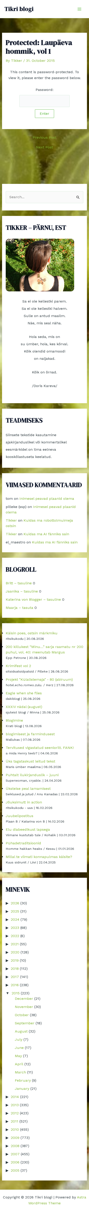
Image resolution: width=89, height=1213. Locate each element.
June (19, 1047)
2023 (15, 927)
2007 (15, 1154)
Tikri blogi (19, 9)
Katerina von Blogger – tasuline (33, 599)
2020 (15, 952)
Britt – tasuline (19, 583)
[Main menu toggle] (79, 9)
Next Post (44, 147)
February (23, 1080)
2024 (15, 919)
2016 (15, 985)
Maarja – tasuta (19, 607)
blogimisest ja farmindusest (30, 734)
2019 (15, 960)
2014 (15, 1097)
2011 (14, 1121)
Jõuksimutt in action (24, 802)
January (22, 1088)
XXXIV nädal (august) (24, 707)
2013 (15, 1105)
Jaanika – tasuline (22, 591)
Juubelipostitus (19, 816)
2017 (15, 977)
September (24, 1023)
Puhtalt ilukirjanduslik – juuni (32, 775)
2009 (15, 1137)
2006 (15, 1162)
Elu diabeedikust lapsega (28, 829)
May (18, 1056)
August (21, 1031)
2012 (15, 1113)
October (22, 1015)
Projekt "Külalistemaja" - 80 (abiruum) (39, 679)
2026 (15, 903)
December (24, 998)
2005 (15, 1170)
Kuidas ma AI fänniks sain (46, 534)
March (20, 1072)
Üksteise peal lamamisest (28, 788)
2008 (15, 1146)
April (19, 1064)
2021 (15, 944)
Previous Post (44, 137)
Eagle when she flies (24, 693)
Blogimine (14, 720)
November (24, 1007)
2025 (15, 911)
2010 (15, 1129)
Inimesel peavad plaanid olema (46, 498)
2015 (16, 993)
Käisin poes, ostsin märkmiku (32, 633)
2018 (15, 968)
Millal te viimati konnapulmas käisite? (39, 857)
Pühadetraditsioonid (23, 843)
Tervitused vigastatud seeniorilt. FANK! (40, 747)
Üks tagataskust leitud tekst (30, 761)
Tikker (11, 520)
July (18, 1039)
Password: (44, 90)
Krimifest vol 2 (18, 666)
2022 (15, 936)
